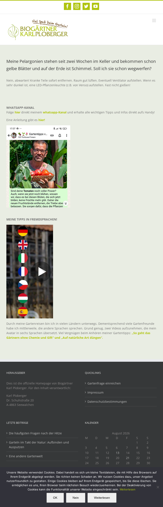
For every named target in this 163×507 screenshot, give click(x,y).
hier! (42, 120)
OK (55, 497)
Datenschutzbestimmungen (107, 402)
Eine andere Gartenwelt (26, 456)
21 (127, 458)
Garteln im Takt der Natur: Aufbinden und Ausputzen (39, 444)
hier (17, 112)
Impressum (95, 392)
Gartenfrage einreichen (104, 383)
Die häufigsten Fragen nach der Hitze (35, 433)
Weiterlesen (127, 489)
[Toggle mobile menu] (154, 20)
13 (117, 453)
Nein (76, 497)
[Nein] (158, 487)
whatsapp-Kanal (54, 112)
